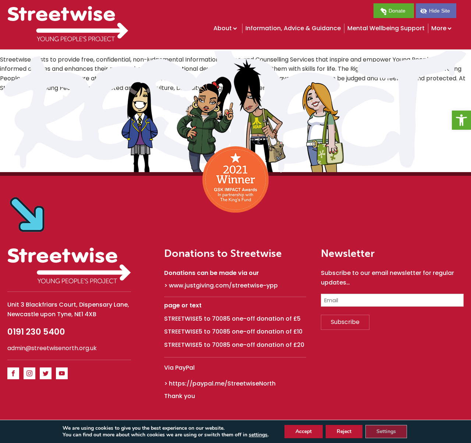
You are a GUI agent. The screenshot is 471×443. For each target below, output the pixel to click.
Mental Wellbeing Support (386, 28)
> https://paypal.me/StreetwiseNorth (220, 383)
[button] (461, 120)
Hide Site (439, 11)
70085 (221, 318)
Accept (303, 431)
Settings (386, 431)
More (438, 28)
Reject (344, 431)
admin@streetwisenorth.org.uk (52, 348)
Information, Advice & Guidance (293, 28)
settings (258, 435)
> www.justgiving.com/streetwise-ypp (221, 285)
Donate (396, 11)
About (222, 28)
